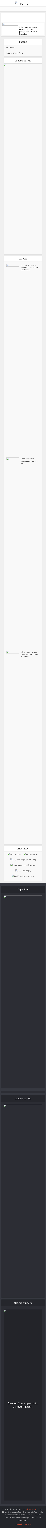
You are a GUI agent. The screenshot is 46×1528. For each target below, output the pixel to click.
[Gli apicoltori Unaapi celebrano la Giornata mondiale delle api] (13, 746)
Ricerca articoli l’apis (14, 53)
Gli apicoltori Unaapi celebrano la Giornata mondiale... (29, 654)
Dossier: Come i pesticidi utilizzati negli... (23, 1405)
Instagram (27, 1524)
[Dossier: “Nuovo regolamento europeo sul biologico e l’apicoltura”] (13, 552)
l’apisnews (10, 47)
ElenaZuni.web (32, 1509)
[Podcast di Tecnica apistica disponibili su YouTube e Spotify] (13, 359)
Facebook (18, 1524)
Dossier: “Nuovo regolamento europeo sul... (30, 460)
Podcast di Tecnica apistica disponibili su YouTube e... (29, 267)
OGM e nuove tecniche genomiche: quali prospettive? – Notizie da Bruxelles (29, 30)
